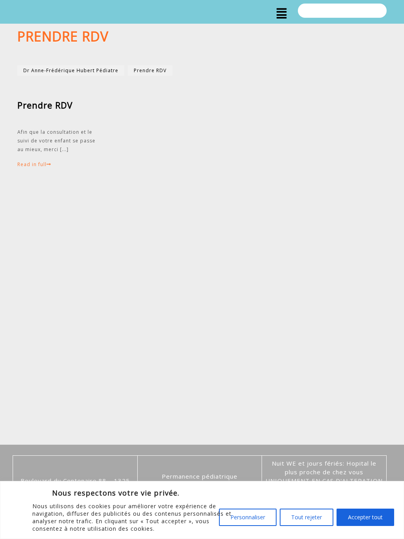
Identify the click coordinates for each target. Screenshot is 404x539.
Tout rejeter (306, 517)
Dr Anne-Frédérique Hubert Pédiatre (70, 70)
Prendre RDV (150, 70)
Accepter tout (365, 517)
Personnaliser (247, 517)
